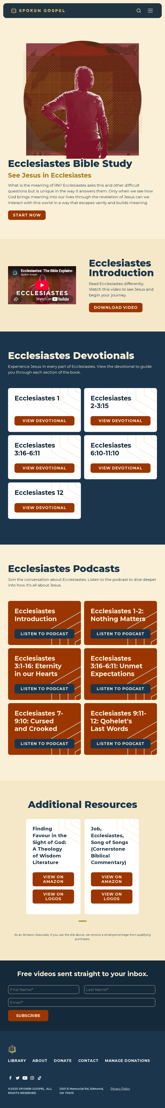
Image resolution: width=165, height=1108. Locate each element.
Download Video (116, 307)
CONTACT (88, 1060)
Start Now (27, 215)
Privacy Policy (120, 1089)
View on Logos (53, 896)
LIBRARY (17, 1060)
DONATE (63, 1060)
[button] (150, 10)
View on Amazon (53, 879)
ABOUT (39, 1060)
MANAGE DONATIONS (127, 1060)
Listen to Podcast (44, 633)
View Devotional (44, 420)
